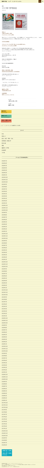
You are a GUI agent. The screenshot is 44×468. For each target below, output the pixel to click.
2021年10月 (5, 294)
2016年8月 (4, 440)
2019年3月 (4, 367)
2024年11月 (5, 207)
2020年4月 (4, 337)
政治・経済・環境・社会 (7, 138)
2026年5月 (4, 165)
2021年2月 (4, 313)
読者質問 (4, 150)
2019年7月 (4, 358)
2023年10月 (5, 238)
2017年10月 (5, 407)
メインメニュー (42, 1)
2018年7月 (4, 386)
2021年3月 (4, 311)
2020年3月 (4, 339)
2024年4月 (4, 224)
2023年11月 (5, 236)
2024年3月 (4, 226)
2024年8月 (4, 214)
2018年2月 (4, 398)
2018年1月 (4, 400)
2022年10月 (5, 266)
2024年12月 (5, 205)
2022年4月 (4, 280)
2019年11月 (5, 348)
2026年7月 (4, 160)
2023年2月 (4, 257)
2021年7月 (4, 301)
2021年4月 (4, 308)
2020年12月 (5, 318)
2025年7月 (4, 189)
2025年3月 (4, 198)
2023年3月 (4, 254)
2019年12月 (5, 346)
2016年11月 (5, 433)
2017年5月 (4, 419)
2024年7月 (4, 217)
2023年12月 (5, 233)
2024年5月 (4, 221)
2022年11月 (5, 264)
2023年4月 (4, 252)
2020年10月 (5, 322)
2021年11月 (5, 292)
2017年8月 (4, 412)
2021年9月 (4, 297)
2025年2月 (4, 200)
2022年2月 (4, 285)
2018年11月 (5, 376)
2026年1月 (4, 175)
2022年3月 (4, 283)
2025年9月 (4, 184)
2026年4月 (4, 167)
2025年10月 (5, 182)
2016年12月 (5, 430)
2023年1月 (4, 259)
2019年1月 (4, 372)
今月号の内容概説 (5, 41)
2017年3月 (4, 423)
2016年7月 (4, 442)
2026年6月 (4, 163)
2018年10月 (5, 379)
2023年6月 (4, 247)
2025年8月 (4, 186)
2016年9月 (4, 438)
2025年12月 (5, 177)
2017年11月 (5, 405)
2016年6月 (4, 445)
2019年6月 (4, 360)
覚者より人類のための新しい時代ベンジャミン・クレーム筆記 (8, 33)
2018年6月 (4, 388)
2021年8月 (4, 299)
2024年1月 (4, 231)
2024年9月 (4, 212)
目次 (3, 6)
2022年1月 (4, 287)
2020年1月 (4, 344)
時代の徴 (4, 143)
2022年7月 (4, 273)
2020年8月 (4, 327)
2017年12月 (5, 402)
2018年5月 (4, 391)
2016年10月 (5, 435)
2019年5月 (4, 362)
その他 (3, 152)
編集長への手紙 (11, 104)
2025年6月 (4, 191)
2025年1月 (4, 203)
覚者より (4, 136)
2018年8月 (4, 383)
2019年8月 (4, 355)
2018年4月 (4, 393)
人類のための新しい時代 (12, 100)
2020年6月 (4, 332)
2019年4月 (4, 365)
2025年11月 (5, 179)
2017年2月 (4, 426)
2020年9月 (4, 325)
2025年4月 (4, 196)
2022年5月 (4, 278)
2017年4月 (4, 421)
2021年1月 (4, 315)
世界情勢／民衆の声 (6, 140)
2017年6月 (4, 416)
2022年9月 (4, 268)
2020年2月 (4, 341)
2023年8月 (4, 243)
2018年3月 (4, 395)
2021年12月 (5, 290)
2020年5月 (4, 334)
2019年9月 (4, 353)
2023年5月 (4, 250)
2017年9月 (4, 409)
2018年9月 (4, 381)
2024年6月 (4, 219)
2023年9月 (4, 240)
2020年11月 (5, 320)
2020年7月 (4, 329)
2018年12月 (5, 374)
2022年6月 (4, 275)
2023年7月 (4, 245)
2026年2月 (4, 172)
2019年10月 (5, 351)
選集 (3, 145)
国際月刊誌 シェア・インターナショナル (11, 1)
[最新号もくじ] (22, 111)
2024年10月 (5, 210)
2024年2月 (4, 229)
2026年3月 (4, 170)
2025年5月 (4, 193)
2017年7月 (4, 414)
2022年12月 (5, 261)
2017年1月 (4, 428)
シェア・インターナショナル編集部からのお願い (11, 125)
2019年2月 (4, 369)
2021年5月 (4, 306)
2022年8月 (4, 271)
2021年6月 (4, 304)
